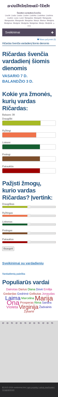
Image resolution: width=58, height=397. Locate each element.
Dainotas (12, 289)
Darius (22, 289)
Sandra (46, 302)
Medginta (25, 23)
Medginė (16, 23)
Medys (41, 23)
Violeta (12, 307)
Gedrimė (23, 293)
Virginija (28, 307)
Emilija (48, 289)
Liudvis (10, 18)
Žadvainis (45, 307)
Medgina (50, 20)
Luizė (21, 18)
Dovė (39, 289)
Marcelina (27, 298)
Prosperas (27, 302)
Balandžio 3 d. (17, 81)
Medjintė (48, 23)
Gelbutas (35, 293)
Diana (31, 289)
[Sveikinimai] (29, 5)
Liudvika (33, 15)
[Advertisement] (29, 354)
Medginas (8, 23)
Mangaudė (19, 20)
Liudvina (49, 15)
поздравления (8, 390)
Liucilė (7, 15)
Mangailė (38, 18)
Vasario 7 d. (15, 76)
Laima (13, 298)
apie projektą (32, 388)
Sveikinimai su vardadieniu (23, 263)
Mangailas (29, 18)
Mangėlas (29, 20)
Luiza (16, 18)
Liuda (13, 15)
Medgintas (34, 23)
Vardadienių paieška (13, 274)
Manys (36, 20)
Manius (43, 20)
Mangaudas (9, 20)
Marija (44, 298)
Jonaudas (48, 293)
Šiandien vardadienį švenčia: (29, 13)
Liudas (19, 15)
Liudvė (26, 15)
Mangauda (47, 18)
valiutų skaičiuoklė (46, 388)
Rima (37, 302)
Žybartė (29, 311)
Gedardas (9, 293)
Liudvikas (41, 15)
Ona (13, 302)
